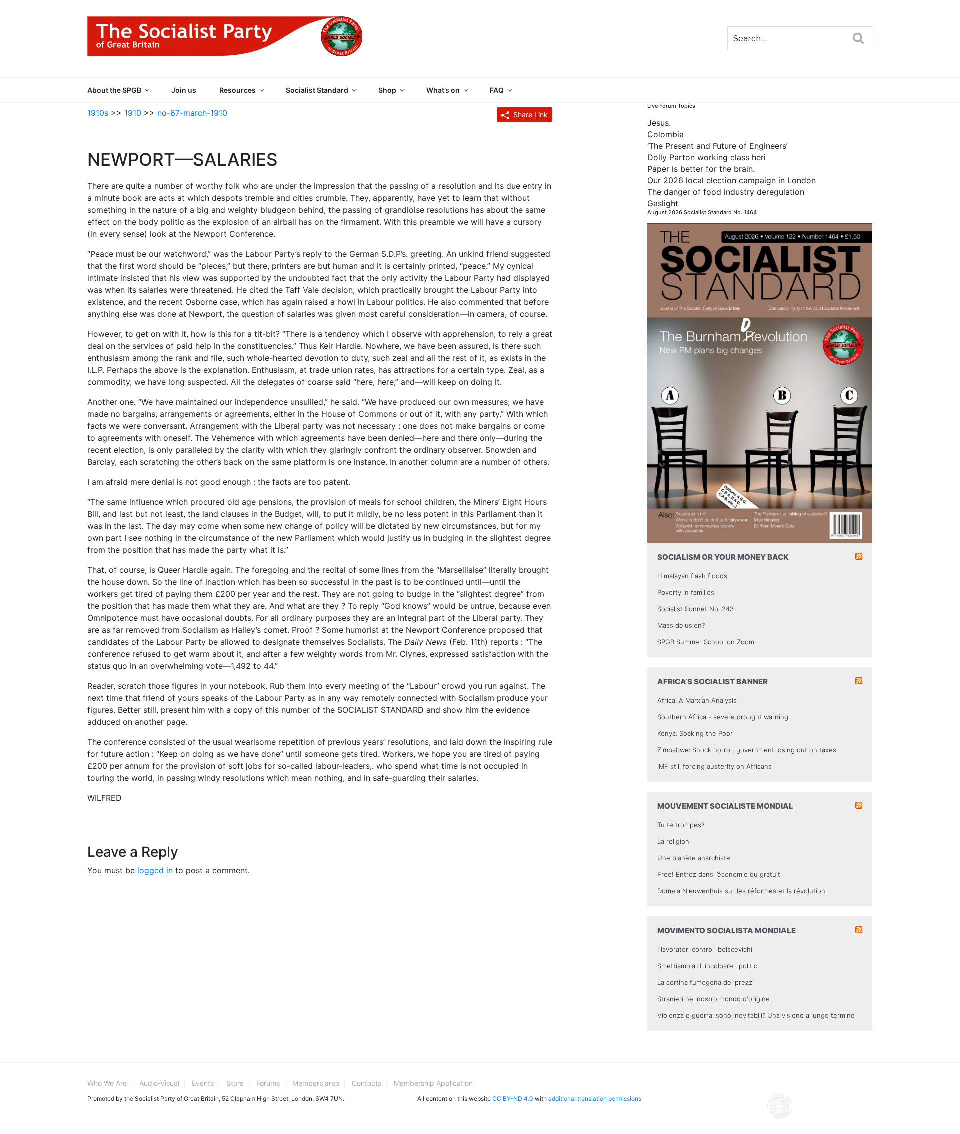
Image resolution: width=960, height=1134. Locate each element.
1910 (133, 113)
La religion (674, 841)
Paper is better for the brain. (701, 169)
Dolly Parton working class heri (707, 157)
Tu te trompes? (681, 825)
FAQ (497, 90)
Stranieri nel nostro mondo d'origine (714, 999)
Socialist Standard (317, 90)
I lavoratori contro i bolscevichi (705, 949)
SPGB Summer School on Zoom (706, 642)
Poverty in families (686, 592)
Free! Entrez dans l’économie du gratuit (719, 874)
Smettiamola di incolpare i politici (708, 966)
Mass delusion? (681, 625)
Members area (316, 1083)
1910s (98, 113)
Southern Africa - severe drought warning (723, 717)
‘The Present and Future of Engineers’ (718, 146)
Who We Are (107, 1083)
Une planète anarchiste (694, 858)
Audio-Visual (160, 1083)
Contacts (367, 1083)
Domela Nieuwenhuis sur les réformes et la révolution (742, 891)
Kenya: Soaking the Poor (695, 733)
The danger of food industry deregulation (726, 192)
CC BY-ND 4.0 (513, 1098)
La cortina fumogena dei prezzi (706, 982)
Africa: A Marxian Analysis (697, 700)
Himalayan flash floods (693, 576)
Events (203, 1083)
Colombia (666, 134)
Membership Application (433, 1083)
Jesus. (659, 123)
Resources (238, 90)
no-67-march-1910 (193, 113)
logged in (155, 870)
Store (235, 1083)
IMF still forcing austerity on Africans (715, 766)
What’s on (443, 90)
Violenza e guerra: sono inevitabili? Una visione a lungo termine (756, 1015)
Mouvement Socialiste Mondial (726, 806)
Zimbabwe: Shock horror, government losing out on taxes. (748, 750)
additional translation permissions (595, 1098)
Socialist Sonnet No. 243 (696, 609)
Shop (387, 90)
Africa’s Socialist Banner (713, 681)
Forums (268, 1083)
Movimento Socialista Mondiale (727, 930)
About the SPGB (115, 90)
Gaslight (663, 203)
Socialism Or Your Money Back (723, 557)
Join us (184, 90)
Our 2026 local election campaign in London (732, 180)
